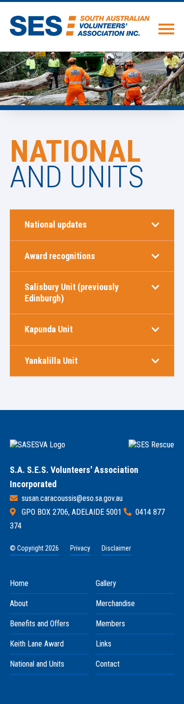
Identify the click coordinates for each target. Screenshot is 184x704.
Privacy (80, 548)
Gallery (106, 583)
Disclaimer (116, 548)
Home (19, 583)
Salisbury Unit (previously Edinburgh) (72, 292)
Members (110, 623)
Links (103, 643)
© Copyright (34, 548)
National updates (56, 224)
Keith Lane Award (37, 643)
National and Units (37, 664)
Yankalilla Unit (51, 360)
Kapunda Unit (49, 329)
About (19, 603)
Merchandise (115, 603)
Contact (108, 664)
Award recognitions (60, 256)
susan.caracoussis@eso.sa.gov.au (72, 498)
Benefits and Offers (39, 623)
